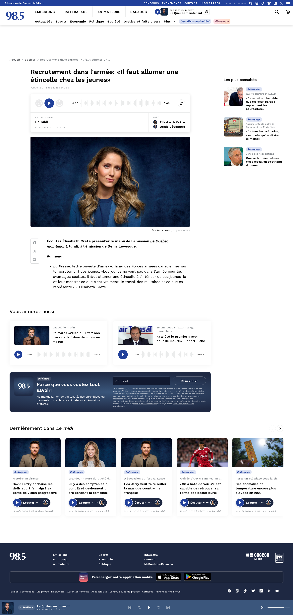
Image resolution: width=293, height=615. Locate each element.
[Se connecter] (287, 11)
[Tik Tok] (263, 3)
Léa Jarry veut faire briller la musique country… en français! (145, 488)
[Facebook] (250, 3)
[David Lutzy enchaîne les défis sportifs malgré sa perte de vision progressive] (35, 452)
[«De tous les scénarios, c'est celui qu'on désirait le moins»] (233, 127)
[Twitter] (34, 251)
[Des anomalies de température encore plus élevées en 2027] (257, 452)
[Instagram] (257, 3)
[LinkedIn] (275, 3)
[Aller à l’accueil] (15, 16)
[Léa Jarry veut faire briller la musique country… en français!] (146, 452)
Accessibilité (99, 591)
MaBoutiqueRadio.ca (158, 564)
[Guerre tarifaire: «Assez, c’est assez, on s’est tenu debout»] (233, 156)
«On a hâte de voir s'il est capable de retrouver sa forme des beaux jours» (200, 488)
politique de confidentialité (144, 404)
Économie (106, 559)
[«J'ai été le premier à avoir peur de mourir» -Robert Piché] (135, 335)
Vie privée (43, 591)
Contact (149, 559)
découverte (222, 21)
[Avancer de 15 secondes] (59, 103)
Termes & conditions (22, 591)
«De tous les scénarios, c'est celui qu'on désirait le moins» (263, 135)
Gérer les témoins (78, 591)
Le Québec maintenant (186, 13)
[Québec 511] (279, 562)
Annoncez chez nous (168, 591)
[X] (281, 3)
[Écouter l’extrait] (49, 103)
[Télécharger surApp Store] (168, 577)
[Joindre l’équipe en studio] (207, 12)
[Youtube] (288, 3)
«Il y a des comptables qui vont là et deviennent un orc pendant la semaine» (89, 488)
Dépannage (58, 591)
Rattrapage (60, 559)
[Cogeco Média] (257, 559)
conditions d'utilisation (183, 404)
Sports (103, 554)
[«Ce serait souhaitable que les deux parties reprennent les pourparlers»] (233, 96)
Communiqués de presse (124, 591)
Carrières (147, 591)
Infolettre (151, 554)
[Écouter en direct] (157, 12)
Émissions (60, 554)
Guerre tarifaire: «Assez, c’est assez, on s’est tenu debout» (264, 162)
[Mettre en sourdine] (261, 607)
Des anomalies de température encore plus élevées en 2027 (256, 488)
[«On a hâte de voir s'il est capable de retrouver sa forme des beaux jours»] (202, 452)
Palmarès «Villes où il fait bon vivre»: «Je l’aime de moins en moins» (76, 337)
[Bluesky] (269, 3)
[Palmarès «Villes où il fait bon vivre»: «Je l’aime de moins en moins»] (31, 335)
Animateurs (61, 564)
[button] (130, 608)
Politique (105, 564)
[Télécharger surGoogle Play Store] (197, 577)
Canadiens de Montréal (195, 21)
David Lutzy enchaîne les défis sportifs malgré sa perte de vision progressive (35, 488)
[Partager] (181, 103)
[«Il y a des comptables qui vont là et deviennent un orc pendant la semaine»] (90, 452)
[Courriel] (34, 259)
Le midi (49, 511)
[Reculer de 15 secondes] (39, 103)
